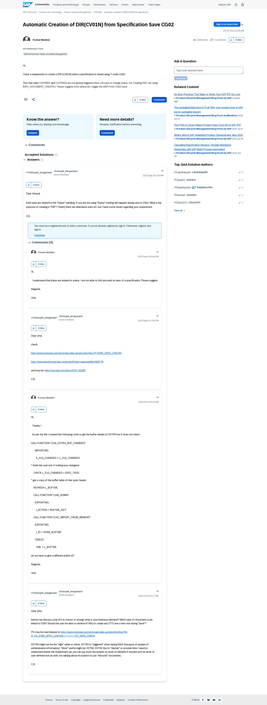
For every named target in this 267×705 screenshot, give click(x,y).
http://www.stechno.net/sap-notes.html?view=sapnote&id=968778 (67, 361)
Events (125, 4)
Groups (86, 4)
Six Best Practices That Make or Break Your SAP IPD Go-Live (207, 94)
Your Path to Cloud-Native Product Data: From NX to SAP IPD (207, 125)
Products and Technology (66, 4)
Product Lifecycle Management (77, 12)
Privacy (49, 700)
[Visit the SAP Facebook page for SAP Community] (203, 700)
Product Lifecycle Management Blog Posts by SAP (203, 98)
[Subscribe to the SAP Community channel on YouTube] (214, 700)
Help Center (138, 4)
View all (178, 210)
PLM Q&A (98, 12)
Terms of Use (61, 700)
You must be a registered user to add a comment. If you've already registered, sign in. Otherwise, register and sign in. (92, 228)
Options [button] (242, 25)
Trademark (108, 700)
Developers (100, 4)
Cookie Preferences (138, 700)
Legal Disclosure (91, 700)
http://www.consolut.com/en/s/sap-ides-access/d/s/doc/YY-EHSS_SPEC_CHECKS (76, 353)
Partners (113, 4)
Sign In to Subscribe (227, 24)
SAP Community (29, 12)
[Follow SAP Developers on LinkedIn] (219, 700)
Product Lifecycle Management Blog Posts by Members (206, 115)
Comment (159, 100)
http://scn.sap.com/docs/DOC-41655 (65, 370)
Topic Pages (154, 4)
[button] (231, 40)
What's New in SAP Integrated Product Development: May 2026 (208, 135)
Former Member (41, 40)
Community (42, 4)
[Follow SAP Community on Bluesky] (208, 700)
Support (121, 700)
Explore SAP (224, 4)
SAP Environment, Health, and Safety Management (45, 54)
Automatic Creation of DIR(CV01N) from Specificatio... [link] (126, 12)
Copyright (76, 700)
